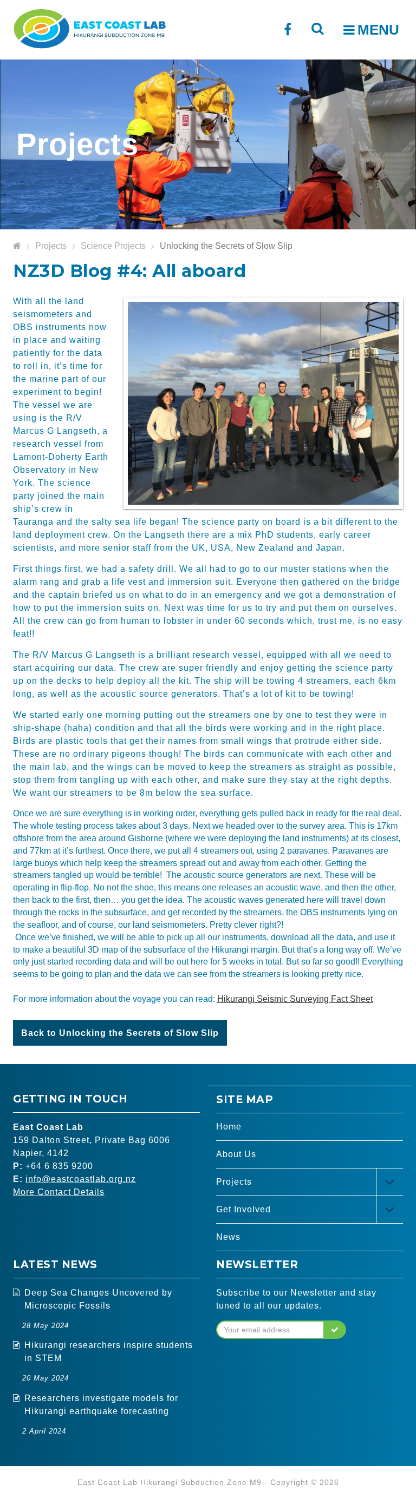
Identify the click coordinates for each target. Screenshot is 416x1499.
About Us (236, 1154)
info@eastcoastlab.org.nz (80, 1179)
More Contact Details (59, 1192)
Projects (51, 245)
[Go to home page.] (17, 246)
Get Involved (243, 1209)
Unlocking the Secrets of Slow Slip (226, 245)
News (228, 1237)
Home (229, 1126)
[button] (335, 1329)
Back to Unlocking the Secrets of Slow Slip (120, 1033)
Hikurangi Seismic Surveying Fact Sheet (295, 998)
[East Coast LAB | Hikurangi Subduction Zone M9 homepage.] (89, 27)
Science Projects (113, 245)
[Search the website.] (317, 28)
